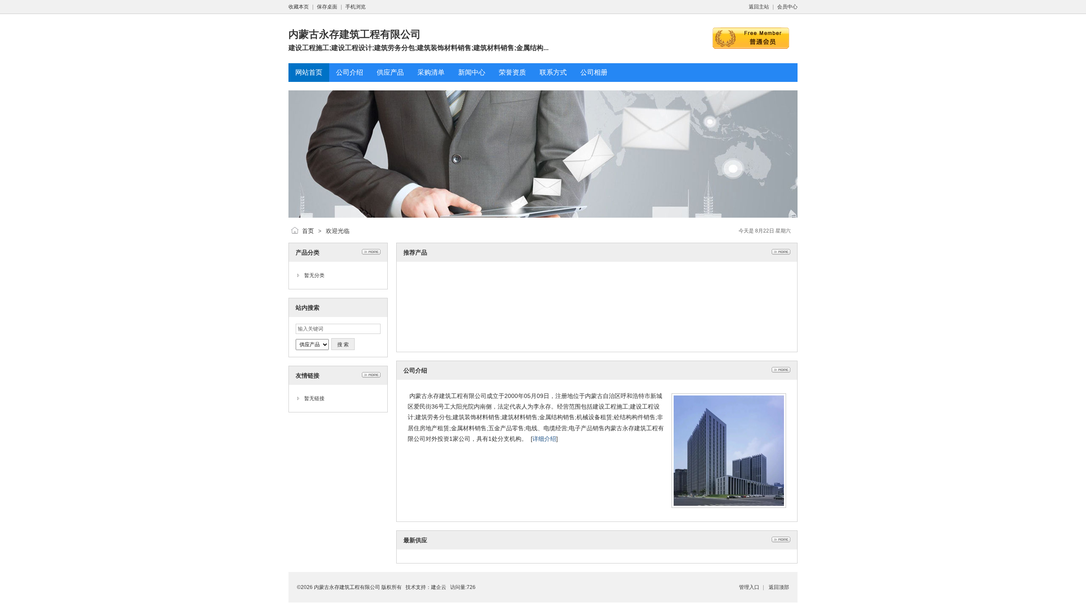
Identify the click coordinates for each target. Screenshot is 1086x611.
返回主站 (759, 7)
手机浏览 (355, 7)
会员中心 (787, 7)
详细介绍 (544, 438)
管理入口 (749, 587)
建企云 (438, 587)
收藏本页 (298, 7)
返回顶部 (779, 587)
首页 (308, 230)
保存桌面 (327, 7)
